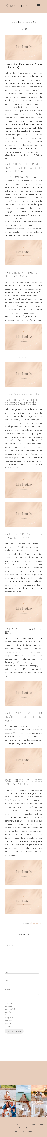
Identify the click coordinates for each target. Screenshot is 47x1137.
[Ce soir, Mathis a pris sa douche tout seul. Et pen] (39, 1109)
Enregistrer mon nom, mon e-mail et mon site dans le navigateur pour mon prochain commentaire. (10, 1014)
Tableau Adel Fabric (23, 357)
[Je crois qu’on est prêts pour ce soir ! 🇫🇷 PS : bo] (8, 1109)
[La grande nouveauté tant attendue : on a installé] (23, 1109)
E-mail (7, 981)
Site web (8, 989)
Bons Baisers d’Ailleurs (15, 800)
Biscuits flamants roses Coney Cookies (24, 394)
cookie (20, 319)
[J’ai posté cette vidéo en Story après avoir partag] (8, 1093)
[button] (38, 6)
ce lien (19, 225)
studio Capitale (14, 467)
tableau (10, 319)
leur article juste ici (13, 457)
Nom (7, 972)
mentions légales (23, 1131)
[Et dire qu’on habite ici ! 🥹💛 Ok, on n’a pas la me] (23, 1093)
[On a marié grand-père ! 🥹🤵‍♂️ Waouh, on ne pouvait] (39, 1093)
